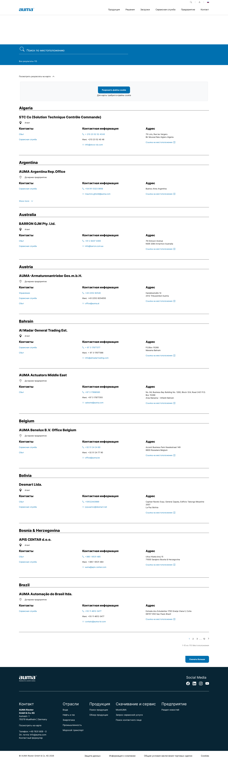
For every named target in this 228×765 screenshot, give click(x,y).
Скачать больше (197, 659)
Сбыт (21, 134)
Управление (24, 293)
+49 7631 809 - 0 (38, 731)
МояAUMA (121, 710)
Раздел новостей (170, 710)
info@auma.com (38, 734)
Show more (24, 201)
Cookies (205, 756)
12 (204, 639)
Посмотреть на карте (30, 725)
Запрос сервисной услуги (129, 715)
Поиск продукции (98, 710)
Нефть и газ (69, 715)
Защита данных (92, 756)
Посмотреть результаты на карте (35, 76)
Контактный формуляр (31, 738)
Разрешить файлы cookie (114, 90)
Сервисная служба (28, 139)
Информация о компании (122, 756)
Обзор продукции (98, 715)
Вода (65, 710)
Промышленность (72, 725)
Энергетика (69, 720)
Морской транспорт (73, 730)
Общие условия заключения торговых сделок (168, 756)
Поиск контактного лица (128, 720)
